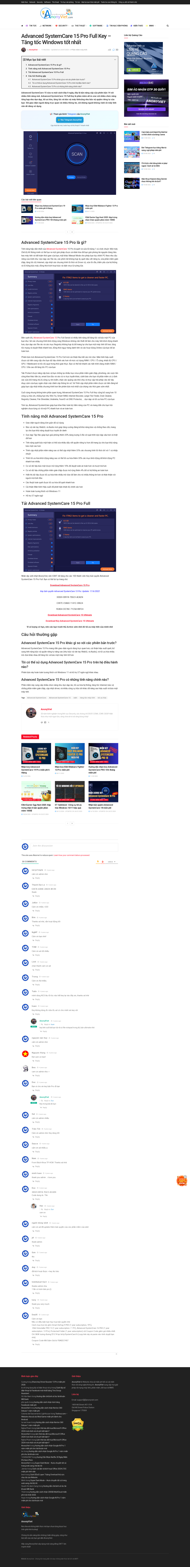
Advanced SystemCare (56, 249)
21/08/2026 (147, 138)
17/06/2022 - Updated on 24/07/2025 (55, 50)
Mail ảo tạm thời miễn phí (90, 2)
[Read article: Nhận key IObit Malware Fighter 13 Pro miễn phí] (77, 209)
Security (40, 2)
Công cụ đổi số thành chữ (128, 2)
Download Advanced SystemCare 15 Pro (70, 585)
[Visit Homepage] (56, 13)
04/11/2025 (90, 211)
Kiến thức (24, 2)
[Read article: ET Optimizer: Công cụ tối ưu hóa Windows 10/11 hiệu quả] (70, 791)
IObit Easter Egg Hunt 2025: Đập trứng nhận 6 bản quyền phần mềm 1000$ (36, 808)
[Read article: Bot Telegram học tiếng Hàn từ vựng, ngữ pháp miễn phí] (132, 152)
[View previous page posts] (67, 232)
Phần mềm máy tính (79, 50)
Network (32, 2)
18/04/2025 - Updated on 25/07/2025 (99, 223)
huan (52, 1024)
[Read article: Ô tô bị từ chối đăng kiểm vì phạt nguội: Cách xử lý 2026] (132, 167)
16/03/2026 (40, 211)
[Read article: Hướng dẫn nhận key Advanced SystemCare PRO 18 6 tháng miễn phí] (27, 220)
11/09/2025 (40, 223)
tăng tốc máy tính (87, 698)
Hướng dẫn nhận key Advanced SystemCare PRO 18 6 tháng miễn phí (103, 770)
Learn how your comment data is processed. (72, 855)
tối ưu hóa (102, 698)
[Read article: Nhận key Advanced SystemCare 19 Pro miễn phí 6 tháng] (27, 209)
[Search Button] (168, 25)
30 (116, 49)
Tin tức (77, 2)
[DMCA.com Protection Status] (78, 1425)
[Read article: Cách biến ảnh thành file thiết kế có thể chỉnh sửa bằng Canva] (132, 136)
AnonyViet (33, 50)
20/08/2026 (147, 153)
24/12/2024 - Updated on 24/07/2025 (69, 811)
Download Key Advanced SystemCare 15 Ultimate (70, 621)
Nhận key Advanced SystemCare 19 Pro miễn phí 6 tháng (35, 770)
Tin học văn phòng (67, 2)
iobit (75, 698)
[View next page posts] (72, 232)
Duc (52, 1101)
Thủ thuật (55, 2)
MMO (151, 26)
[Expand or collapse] (115, 60)
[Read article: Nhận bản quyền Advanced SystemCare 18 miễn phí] (103, 791)
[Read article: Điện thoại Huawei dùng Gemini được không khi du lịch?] (132, 183)
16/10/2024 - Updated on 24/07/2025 (103, 811)
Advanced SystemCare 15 (45, 337)
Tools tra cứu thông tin (109, 2)
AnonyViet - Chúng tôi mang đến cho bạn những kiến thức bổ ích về (50, 1559)
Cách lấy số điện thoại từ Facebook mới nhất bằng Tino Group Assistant (43, 1391)
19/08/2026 (147, 169)
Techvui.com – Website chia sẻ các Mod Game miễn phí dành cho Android (44, 1417)
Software (47, 2)
